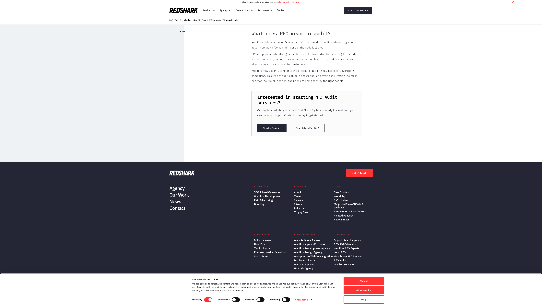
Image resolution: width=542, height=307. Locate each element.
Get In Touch (359, 173)
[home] (183, 10)
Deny (363, 299)
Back (182, 31)
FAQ (171, 20)
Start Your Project (358, 10)
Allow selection (363, 290)
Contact (281, 10)
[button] (208, 10)
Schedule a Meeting (307, 128)
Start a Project (272, 128)
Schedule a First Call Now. (288, 2)
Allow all (363, 281)
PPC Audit (203, 20)
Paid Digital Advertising (186, 20)
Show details (301, 300)
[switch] (236, 299)
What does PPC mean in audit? (225, 20)
